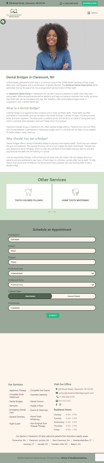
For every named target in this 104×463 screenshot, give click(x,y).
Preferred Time (16, 280)
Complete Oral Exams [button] (40, 390)
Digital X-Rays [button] (36, 405)
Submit (53, 315)
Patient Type (14, 291)
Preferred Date (15, 268)
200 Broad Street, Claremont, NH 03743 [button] (27, 3)
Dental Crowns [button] (37, 401)
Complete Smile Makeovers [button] (17, 395)
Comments (14, 303)
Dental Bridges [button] (16, 401)
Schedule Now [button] (90, 3)
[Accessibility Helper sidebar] (3, 22)
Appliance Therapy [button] (18, 390)
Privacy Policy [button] (53, 458)
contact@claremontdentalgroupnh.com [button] (76, 393)
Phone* (12, 257)
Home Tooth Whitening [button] (35, 417)
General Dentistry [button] (17, 416)
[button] (14, 13)
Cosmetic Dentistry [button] (38, 394)
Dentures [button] (14, 405)
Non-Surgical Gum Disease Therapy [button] (38, 424)
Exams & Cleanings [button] (39, 410)
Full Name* (14, 234)
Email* (11, 246)
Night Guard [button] (15, 423)
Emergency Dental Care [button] (18, 411)
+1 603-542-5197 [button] (70, 3)
